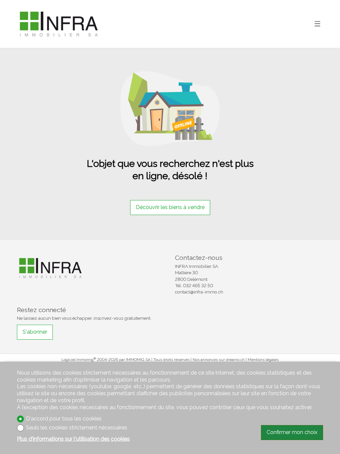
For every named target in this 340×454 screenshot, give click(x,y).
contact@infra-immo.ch (199, 291)
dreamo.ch (235, 359)
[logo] (58, 24)
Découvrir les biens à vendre (170, 207)
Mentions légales (263, 359)
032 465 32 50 (198, 285)
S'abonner (35, 332)
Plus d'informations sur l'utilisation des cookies (73, 439)
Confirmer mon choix (292, 432)
